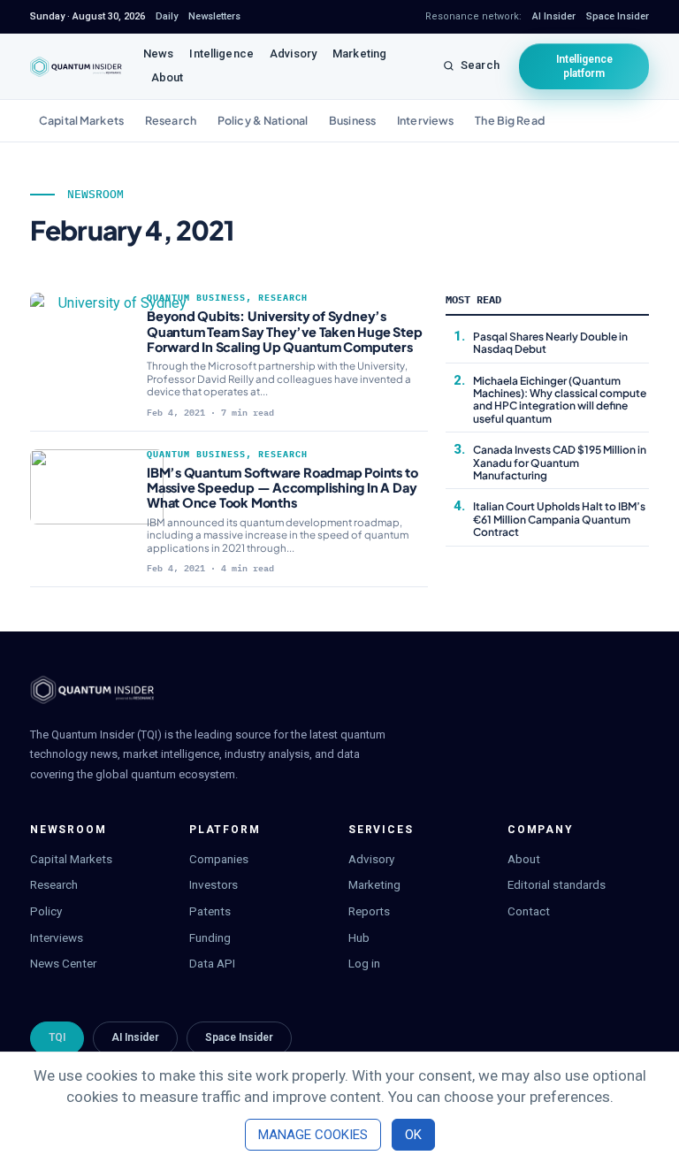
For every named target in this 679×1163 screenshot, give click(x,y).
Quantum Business (196, 297)
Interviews (425, 120)
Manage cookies (313, 1135)
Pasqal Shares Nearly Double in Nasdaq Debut (550, 343)
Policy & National (262, 120)
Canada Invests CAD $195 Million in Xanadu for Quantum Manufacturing (559, 462)
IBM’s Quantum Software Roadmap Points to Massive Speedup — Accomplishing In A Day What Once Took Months (282, 487)
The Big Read (510, 120)
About (167, 77)
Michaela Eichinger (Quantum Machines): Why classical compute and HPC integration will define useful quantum (559, 399)
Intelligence (221, 53)
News (158, 53)
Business (352, 120)
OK (413, 1135)
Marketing (359, 53)
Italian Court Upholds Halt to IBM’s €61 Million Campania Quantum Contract (559, 519)
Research (170, 120)
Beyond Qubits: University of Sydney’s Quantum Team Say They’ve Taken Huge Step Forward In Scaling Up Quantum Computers (284, 331)
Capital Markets (81, 120)
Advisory (293, 53)
